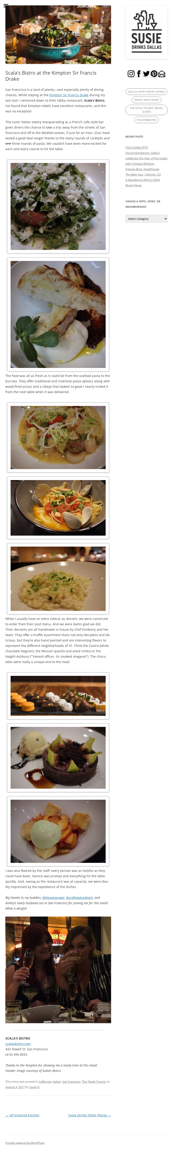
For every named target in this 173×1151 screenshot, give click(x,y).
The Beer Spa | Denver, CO (143, 174)
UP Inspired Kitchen (22, 1115)
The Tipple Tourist (94, 1082)
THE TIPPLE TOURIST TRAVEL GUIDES (146, 109)
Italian (56, 1082)
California (45, 1082)
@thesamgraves (53, 897)
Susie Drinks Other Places (89, 1115)
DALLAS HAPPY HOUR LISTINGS (146, 91)
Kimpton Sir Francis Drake (69, 95)
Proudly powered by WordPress (25, 1143)
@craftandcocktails (79, 897)
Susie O (34, 1087)
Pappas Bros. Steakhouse (142, 169)
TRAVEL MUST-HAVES (146, 99)
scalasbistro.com (18, 1044)
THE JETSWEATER (146, 120)
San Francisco (71, 1082)
